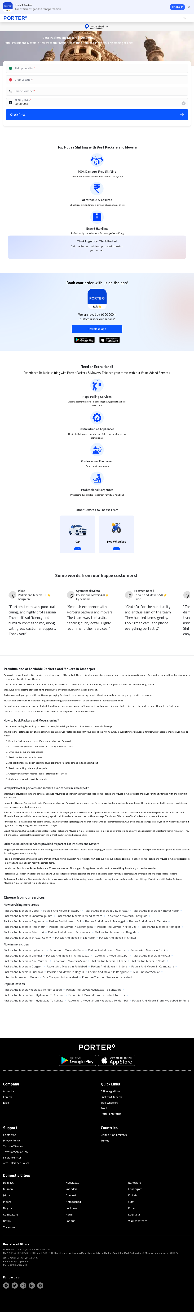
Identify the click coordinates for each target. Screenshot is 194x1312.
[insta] (23, 1285)
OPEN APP (177, 7)
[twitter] (15, 1285)
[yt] (40, 1285)
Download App (97, 329)
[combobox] (91, 68)
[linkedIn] (32, 1285)
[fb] (6, 1285)
